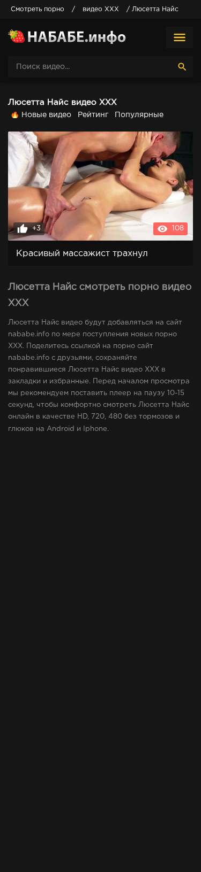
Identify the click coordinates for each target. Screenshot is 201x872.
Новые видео (46, 115)
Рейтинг (93, 115)
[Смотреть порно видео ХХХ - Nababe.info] (67, 37)
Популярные (139, 115)
